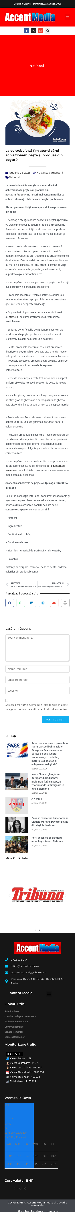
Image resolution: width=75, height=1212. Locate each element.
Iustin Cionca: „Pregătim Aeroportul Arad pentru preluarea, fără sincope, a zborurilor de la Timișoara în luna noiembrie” (47, 781)
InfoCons (19, 194)
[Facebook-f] (26, 30)
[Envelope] (40, 30)
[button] (67, 17)
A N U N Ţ (36, 798)
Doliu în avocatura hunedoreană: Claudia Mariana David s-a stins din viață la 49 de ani (50, 822)
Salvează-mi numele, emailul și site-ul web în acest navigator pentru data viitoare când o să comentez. (36, 707)
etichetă (13, 316)
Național (37, 66)
